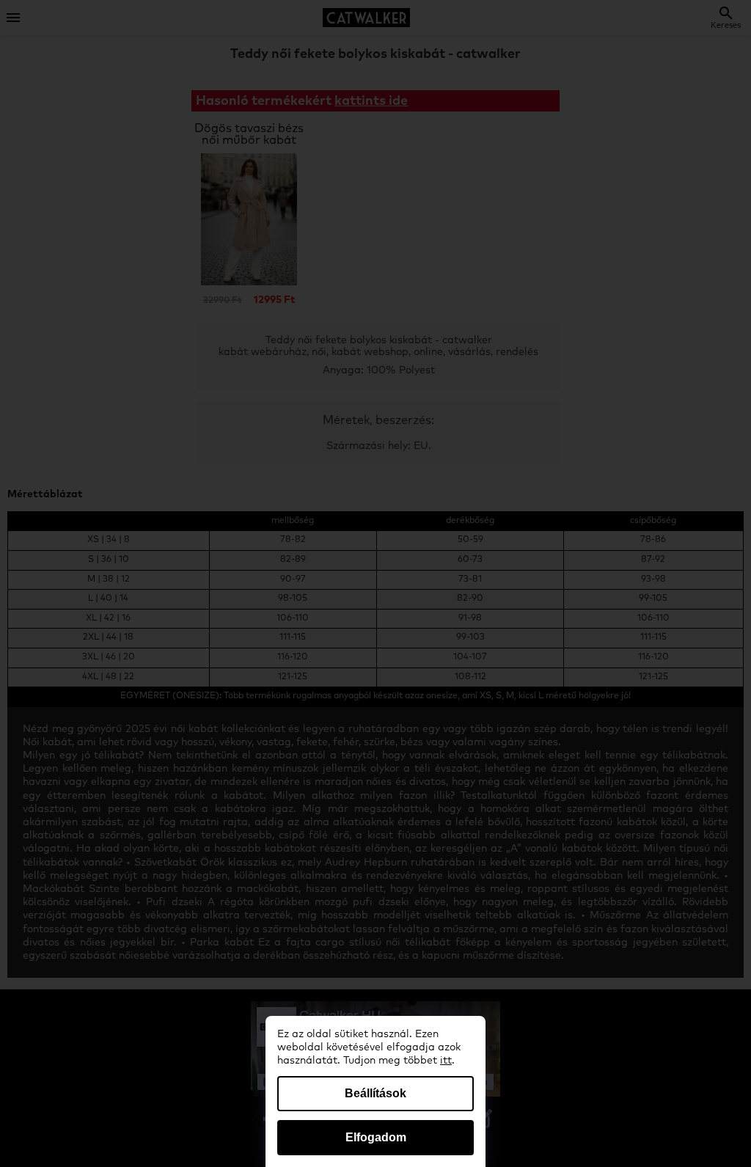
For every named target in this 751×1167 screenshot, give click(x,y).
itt (446, 1061)
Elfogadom (375, 1137)
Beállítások (375, 1093)
